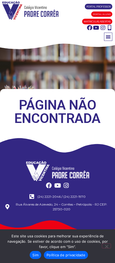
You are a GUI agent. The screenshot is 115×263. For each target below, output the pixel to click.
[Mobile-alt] (109, 27)
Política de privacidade (66, 255)
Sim (35, 255)
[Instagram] (103, 27)
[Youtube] (96, 27)
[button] (108, 37)
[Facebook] (89, 27)
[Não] (106, 245)
